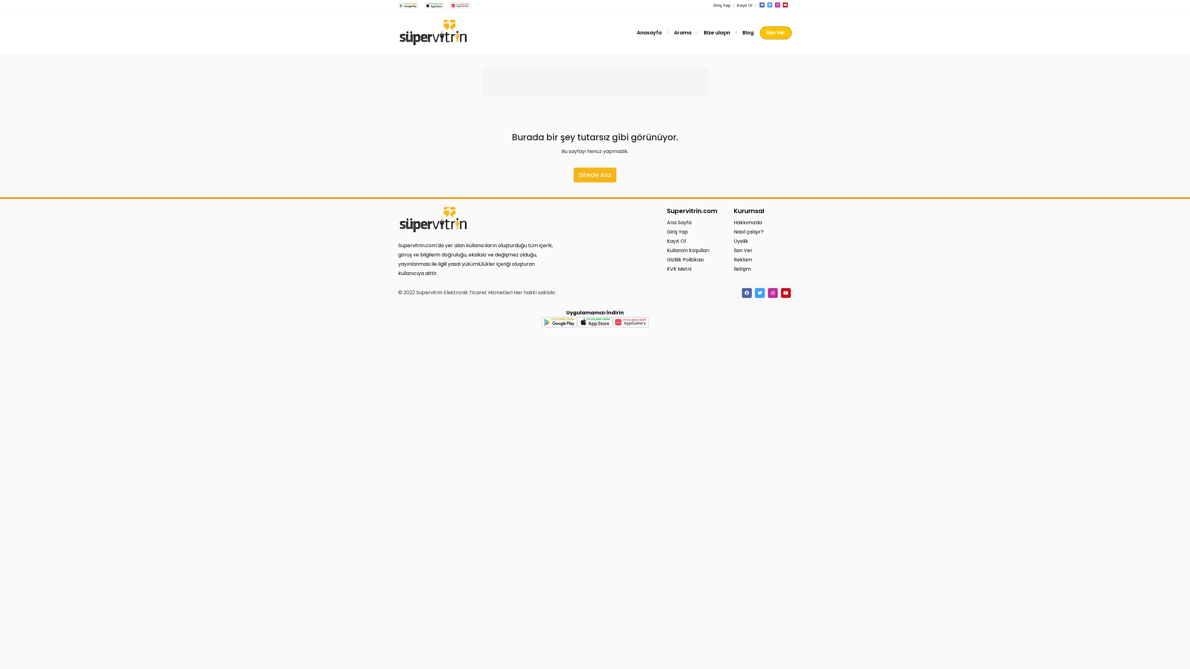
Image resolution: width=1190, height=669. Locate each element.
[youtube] (785, 4)
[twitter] (769, 4)
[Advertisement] (595, 82)
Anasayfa (649, 32)
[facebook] (762, 4)
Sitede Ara (595, 175)
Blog (748, 32)
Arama (682, 32)
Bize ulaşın (717, 32)
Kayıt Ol (744, 5)
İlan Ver (775, 32)
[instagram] (777, 4)
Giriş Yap (722, 5)
